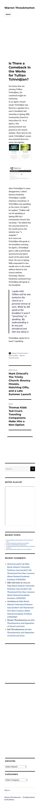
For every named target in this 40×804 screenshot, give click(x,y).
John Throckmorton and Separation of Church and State (21, 623)
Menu (8, 14)
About (7, 790)
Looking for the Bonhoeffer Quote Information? (16, 544)
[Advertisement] (18, 39)
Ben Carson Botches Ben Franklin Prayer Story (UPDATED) (18, 549)
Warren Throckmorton (19, 7)
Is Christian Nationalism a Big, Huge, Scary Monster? (17, 543)
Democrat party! (14, 564)
